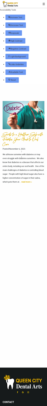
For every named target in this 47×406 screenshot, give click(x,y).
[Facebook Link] (17, 392)
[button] (15, 17)
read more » (26, 181)
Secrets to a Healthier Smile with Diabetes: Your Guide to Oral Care (23, 139)
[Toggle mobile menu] (43, 4)
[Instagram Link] (28, 392)
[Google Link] (23, 392)
